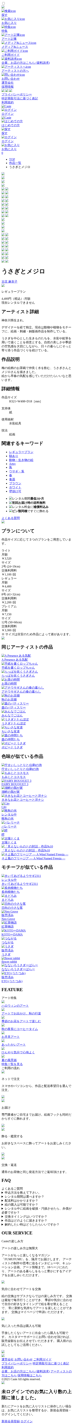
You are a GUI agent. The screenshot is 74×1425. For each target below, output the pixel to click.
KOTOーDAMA (12, 934)
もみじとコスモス (14, 777)
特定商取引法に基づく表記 (20, 98)
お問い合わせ (23, 1359)
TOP (12, 159)
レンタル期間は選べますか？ (24, 1196)
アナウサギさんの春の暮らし (21, 691)
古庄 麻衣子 (9, 281)
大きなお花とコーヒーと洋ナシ (23, 799)
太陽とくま (9, 842)
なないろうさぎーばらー (18, 969)
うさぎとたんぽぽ (14, 723)
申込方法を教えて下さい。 (23, 1192)
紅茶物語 (8, 926)
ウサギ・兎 (16, 471)
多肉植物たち (11, 891)
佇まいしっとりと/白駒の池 (20, 769)
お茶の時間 (9, 683)
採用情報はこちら (29, 1375)
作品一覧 (15, 163)
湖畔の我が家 (11, 791)
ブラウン (15, 483)
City (4, 807)
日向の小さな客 (12, 907)
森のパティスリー (14, 707)
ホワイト (15, 487)
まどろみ (8, 899)
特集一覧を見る (12, 1064)
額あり (13, 456)
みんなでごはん (12, 715)
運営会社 (8, 82)
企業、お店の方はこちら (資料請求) (26, 1371)
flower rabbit (9, 961)
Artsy (12, 463)
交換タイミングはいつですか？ (26, 1216)
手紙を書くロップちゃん (18, 667)
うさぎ (6, 954)
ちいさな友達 (11, 731)
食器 (12, 479)
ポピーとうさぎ (12, 747)
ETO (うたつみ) (12, 981)
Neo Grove (8, 919)
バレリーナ (9, 826)
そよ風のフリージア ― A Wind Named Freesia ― (33, 858)
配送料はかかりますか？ (21, 1200)
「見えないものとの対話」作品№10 (26, 850)
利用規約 (8, 102)
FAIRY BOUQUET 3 (15, 784)
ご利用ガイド (42, 1359)
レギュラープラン (21, 452)
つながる (8, 942)
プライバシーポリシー (17, 94)
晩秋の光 (8, 818)
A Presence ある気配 (15, 659)
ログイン (26, 1421)
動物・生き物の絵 (21, 460)
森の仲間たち (11, 739)
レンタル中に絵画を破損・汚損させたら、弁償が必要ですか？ (37, 1210)
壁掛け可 (15, 491)
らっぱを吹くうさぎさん (18, 675)
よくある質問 (11, 518)
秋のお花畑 (9, 699)
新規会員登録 (11, 1421)
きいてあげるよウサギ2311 (20, 883)
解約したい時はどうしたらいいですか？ (32, 1224)
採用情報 (8, 86)
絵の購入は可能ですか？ (21, 1204)
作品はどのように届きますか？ (26, 1220)
